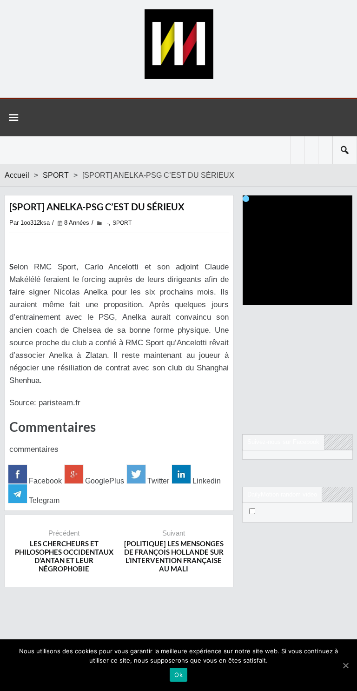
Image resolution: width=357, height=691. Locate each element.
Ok (178, 674)
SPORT (56, 175)
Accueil (17, 175)
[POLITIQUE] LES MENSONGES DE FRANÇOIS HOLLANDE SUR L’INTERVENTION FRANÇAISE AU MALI (174, 556)
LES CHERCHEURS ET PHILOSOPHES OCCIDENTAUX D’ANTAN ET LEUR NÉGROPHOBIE (64, 556)
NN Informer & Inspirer (178, 44)
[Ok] (345, 665)
